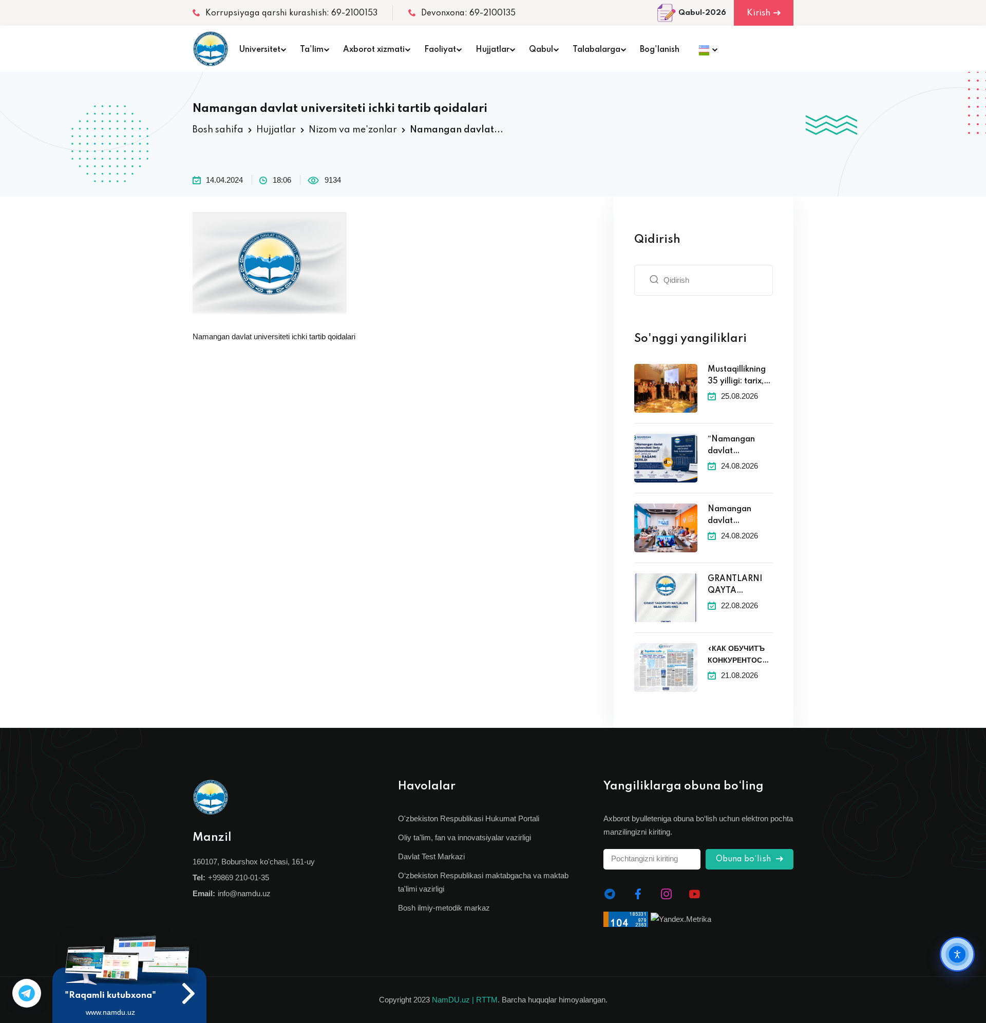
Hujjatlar (492, 50)
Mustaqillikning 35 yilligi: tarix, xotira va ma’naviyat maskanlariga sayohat (737, 376)
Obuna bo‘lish (744, 859)
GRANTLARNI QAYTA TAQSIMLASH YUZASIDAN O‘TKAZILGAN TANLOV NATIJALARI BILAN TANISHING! (737, 585)
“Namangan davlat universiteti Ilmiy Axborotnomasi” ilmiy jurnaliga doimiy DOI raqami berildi (739, 446)
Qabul (541, 50)
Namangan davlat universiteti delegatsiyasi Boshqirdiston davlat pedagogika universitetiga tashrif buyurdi (736, 516)
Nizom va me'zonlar (353, 129)
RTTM (487, 999)
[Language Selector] (705, 49)
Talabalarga (596, 50)
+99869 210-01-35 (238, 877)
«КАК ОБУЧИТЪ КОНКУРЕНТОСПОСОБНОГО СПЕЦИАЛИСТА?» (740, 655)
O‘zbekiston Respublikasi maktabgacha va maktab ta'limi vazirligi (483, 882)
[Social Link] (609, 894)
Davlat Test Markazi (431, 856)
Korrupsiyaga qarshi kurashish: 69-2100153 (291, 13)
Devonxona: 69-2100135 (468, 13)
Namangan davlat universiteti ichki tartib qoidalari (274, 336)
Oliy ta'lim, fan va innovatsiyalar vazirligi (464, 837)
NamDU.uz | (453, 999)
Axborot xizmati (374, 50)
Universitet (259, 50)
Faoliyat (440, 50)
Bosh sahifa (218, 129)
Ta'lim (312, 50)
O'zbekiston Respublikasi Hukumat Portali (468, 818)
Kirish (758, 13)
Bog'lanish (659, 50)
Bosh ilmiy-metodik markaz (444, 907)
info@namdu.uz (244, 893)
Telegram (26, 993)
